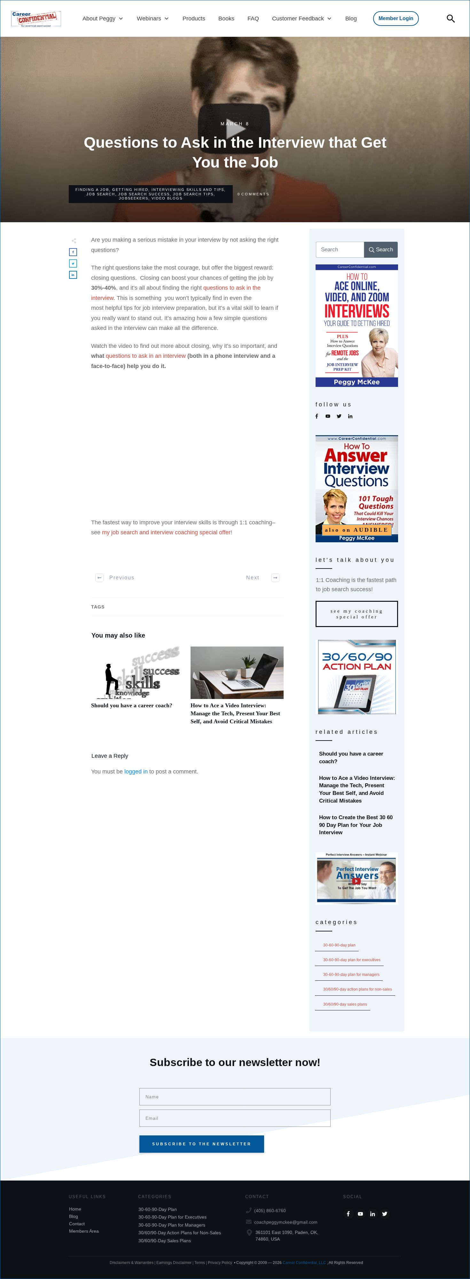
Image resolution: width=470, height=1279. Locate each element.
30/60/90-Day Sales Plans (345, 1004)
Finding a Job (92, 190)
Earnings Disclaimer (174, 1262)
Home (75, 1209)
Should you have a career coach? (137, 689)
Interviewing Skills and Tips (188, 190)
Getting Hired (130, 190)
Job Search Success (144, 194)
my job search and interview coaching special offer (166, 532)
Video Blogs (167, 198)
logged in (136, 771)
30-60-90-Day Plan (339, 945)
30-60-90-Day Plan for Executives (351, 960)
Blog (73, 1216)
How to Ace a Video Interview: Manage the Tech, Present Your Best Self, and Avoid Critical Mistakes (237, 689)
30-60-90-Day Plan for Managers (351, 974)
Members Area (84, 1231)
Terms (200, 1262)
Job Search (100, 194)
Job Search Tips (193, 194)
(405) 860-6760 (270, 1210)
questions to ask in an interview (146, 356)
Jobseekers (133, 198)
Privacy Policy (220, 1262)
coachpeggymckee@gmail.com (285, 1222)
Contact (77, 1223)
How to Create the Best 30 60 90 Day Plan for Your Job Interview (357, 825)
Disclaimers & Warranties (131, 1262)
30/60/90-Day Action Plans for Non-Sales (357, 989)
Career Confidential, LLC (304, 1262)
